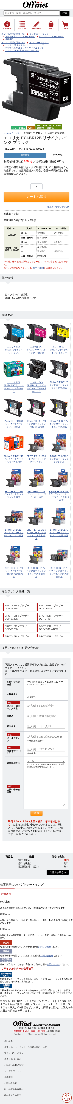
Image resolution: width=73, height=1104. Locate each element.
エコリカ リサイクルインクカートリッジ (24, 45)
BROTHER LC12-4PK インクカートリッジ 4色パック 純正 (13, 533)
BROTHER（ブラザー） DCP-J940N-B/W (52, 628)
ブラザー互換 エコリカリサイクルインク (24, 48)
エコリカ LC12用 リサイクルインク (22, 50)
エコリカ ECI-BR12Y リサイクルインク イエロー (59, 350)
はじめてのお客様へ (13, 1089)
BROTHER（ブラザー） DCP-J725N (18, 617)
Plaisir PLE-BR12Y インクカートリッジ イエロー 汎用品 (59, 424)
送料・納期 (38, 268)
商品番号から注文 (12, 1095)
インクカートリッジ (39, 43)
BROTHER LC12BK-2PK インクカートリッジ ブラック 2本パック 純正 (59, 495)
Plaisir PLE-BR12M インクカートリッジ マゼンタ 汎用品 (36, 424)
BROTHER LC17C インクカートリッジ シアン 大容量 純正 (59, 533)
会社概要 (8, 1041)
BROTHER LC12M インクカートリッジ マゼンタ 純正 (13, 494)
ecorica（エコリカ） (14, 133)
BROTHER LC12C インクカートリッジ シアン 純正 (59, 459)
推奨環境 (8, 1077)
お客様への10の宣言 (14, 1065)
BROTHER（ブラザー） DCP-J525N (18, 607)
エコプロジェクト (12, 1071)
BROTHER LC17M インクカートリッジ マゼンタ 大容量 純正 (13, 572)
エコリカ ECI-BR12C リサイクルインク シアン (14, 350)
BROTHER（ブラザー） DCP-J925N (18, 628)
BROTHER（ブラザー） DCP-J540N (52, 607)
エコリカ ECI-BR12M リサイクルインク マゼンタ (36, 350)
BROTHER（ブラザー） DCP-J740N (52, 617)
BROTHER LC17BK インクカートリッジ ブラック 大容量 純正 (36, 534)
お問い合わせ (44, 947)
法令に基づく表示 (12, 1059)
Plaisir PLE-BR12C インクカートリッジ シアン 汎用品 (13, 424)
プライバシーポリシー (15, 1053)
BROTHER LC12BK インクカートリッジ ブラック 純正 (36, 459)
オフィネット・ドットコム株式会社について (25, 1047)
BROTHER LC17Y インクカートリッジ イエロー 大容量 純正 (36, 572)
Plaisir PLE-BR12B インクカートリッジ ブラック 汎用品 (59, 385)
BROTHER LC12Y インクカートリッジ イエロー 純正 (36, 494)
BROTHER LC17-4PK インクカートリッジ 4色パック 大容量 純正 (59, 572)
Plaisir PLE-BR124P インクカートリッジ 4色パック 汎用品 (13, 459)
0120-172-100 (29, 1028)
